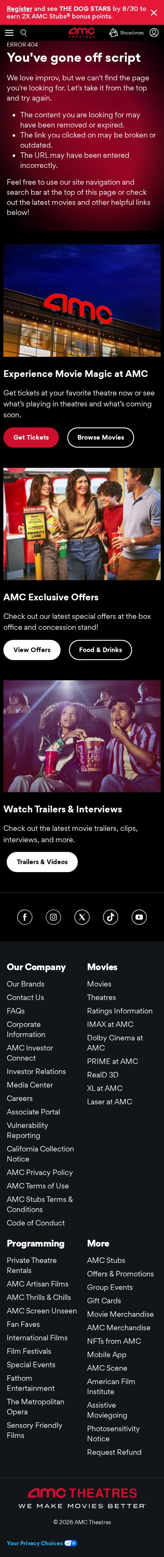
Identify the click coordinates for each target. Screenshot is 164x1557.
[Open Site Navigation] (9, 33)
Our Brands (26, 983)
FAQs (16, 1010)
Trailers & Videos (42, 862)
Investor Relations (36, 1071)
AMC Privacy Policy (40, 1172)
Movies (99, 983)
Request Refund (114, 1452)
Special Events (31, 1364)
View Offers (31, 650)
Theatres (101, 997)
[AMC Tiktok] (111, 917)
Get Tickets (31, 437)
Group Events (110, 1287)
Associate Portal (33, 1111)
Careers (20, 1098)
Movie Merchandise (120, 1314)
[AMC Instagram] (53, 917)
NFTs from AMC (114, 1341)
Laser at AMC (109, 1101)
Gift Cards (104, 1300)
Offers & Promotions (120, 1273)
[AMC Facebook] (25, 917)
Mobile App (107, 1354)
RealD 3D (103, 1074)
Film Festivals (29, 1351)
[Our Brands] (82, 1498)
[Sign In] (155, 32)
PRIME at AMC (112, 1061)
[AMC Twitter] (82, 917)
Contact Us (25, 997)
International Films (37, 1337)
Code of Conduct (36, 1222)
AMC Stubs (106, 1260)
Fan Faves (23, 1324)
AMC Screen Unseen (42, 1310)
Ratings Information (120, 1010)
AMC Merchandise (119, 1327)
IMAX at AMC (110, 1024)
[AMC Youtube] (139, 917)
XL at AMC (104, 1088)
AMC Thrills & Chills (39, 1297)
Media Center (30, 1084)
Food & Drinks (100, 650)
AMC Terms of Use (38, 1185)
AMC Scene (107, 1367)
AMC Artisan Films (38, 1283)
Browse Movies (100, 437)
